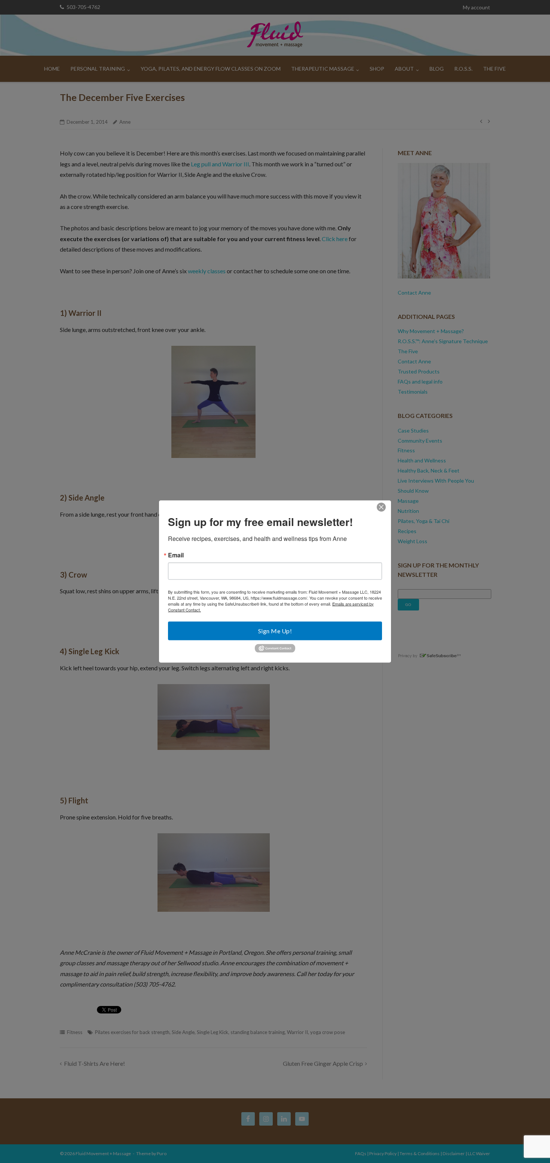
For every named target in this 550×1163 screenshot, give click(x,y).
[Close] (381, 506)
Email (176, 555)
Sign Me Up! (275, 630)
